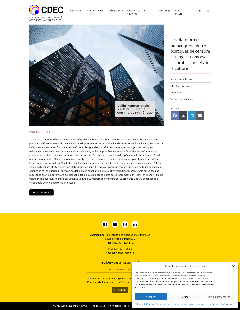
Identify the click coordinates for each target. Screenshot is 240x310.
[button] (233, 266)
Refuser (185, 296)
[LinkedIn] (135, 225)
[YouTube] (115, 225)
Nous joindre (180, 12)
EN (200, 10)
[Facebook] (105, 225)
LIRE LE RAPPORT (41, 192)
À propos (75, 10)
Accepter (151, 296)
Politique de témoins (144, 304)
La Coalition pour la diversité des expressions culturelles (45, 18)
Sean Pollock (44, 131)
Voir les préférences (219, 296)
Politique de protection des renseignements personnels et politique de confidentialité (194, 304)
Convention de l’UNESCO (135, 12)
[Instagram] (125, 225)
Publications (95, 10)
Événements (115, 10)
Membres (164, 10)
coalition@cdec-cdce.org (120, 253)
